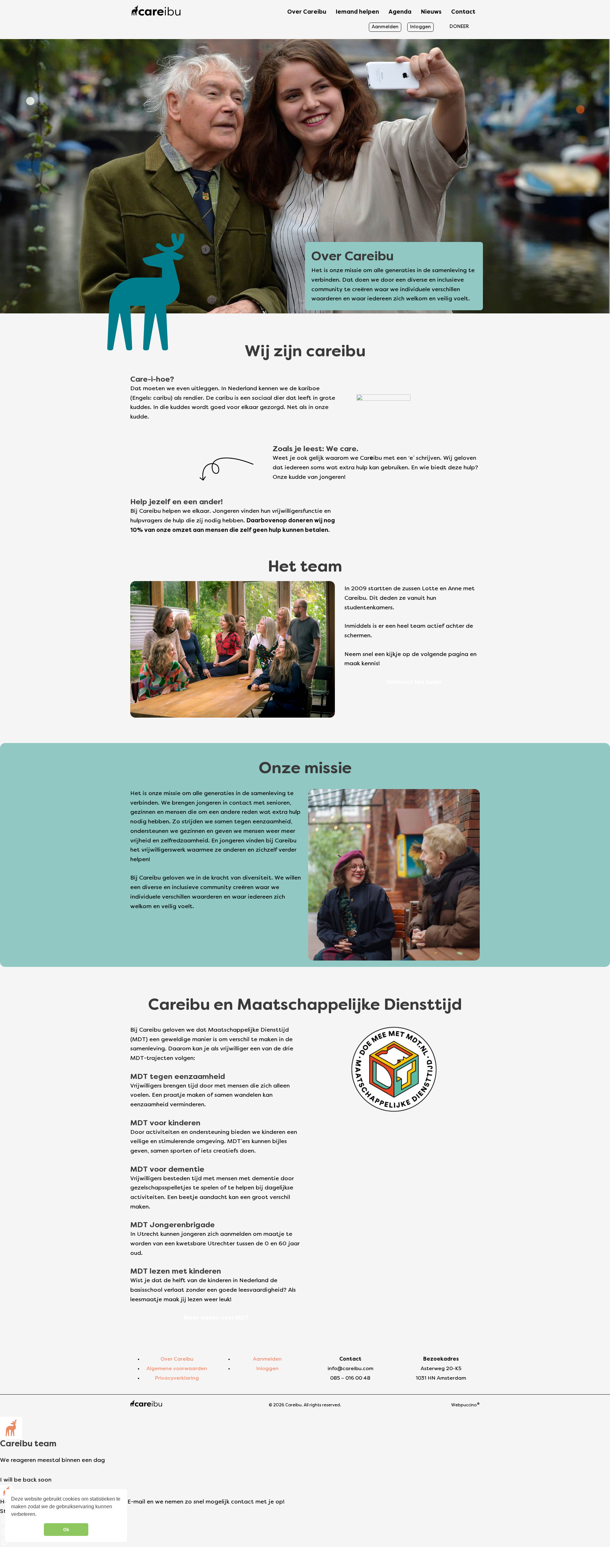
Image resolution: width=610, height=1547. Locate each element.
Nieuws (431, 12)
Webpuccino (465, 1405)
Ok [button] (66, 1529)
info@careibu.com (350, 1368)
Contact (463, 12)
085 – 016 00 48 (350, 1378)
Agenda (400, 12)
